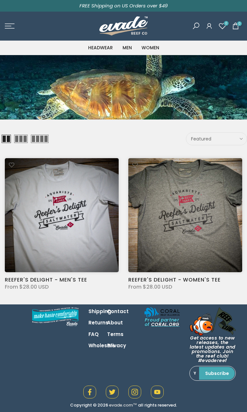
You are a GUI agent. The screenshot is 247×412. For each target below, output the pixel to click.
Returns (98, 322)
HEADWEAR (100, 47)
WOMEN (150, 47)
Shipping (99, 311)
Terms (115, 334)
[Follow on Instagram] (134, 392)
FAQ (93, 334)
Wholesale (101, 345)
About (115, 322)
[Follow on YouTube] (157, 392)
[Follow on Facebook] (89, 392)
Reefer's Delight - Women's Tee (174, 279)
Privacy (116, 345)
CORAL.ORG (165, 324)
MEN (127, 47)
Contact (118, 311)
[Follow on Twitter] (112, 392)
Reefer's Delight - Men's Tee (46, 279)
